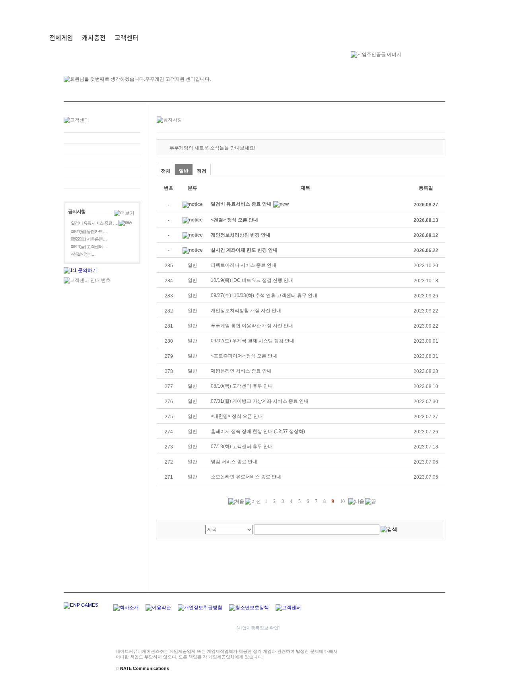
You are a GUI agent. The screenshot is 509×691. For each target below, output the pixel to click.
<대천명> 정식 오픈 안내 (237, 416)
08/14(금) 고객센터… (89, 246)
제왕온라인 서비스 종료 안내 (241, 371)
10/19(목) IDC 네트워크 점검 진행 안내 (252, 280)
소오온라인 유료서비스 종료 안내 (246, 476)
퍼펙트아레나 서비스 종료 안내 (243, 265)
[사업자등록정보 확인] (258, 627)
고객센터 (126, 37)
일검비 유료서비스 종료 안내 (241, 204)
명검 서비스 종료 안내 (234, 461)
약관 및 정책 (102, 171)
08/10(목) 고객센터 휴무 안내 (242, 386)
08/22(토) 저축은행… (89, 239)
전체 (166, 171)
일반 (183, 171)
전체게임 (61, 37)
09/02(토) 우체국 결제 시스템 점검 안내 (252, 341)
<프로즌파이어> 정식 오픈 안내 (244, 356)
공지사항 (102, 160)
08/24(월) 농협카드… (89, 231)
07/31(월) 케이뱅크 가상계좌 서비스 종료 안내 (260, 401)
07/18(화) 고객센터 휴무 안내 (242, 446)
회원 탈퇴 (102, 182)
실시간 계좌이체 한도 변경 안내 (244, 250)
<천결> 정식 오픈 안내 (234, 220)
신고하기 (102, 149)
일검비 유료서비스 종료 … (94, 223)
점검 (201, 171)
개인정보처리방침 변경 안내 (240, 235)
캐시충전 (94, 37)
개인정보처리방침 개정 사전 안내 (246, 310)
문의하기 (102, 138)
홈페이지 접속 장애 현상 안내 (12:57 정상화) (258, 431)
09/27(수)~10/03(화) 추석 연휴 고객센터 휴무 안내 (264, 295)
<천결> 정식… (83, 254)
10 (342, 501)
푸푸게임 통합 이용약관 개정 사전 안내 (252, 325)
